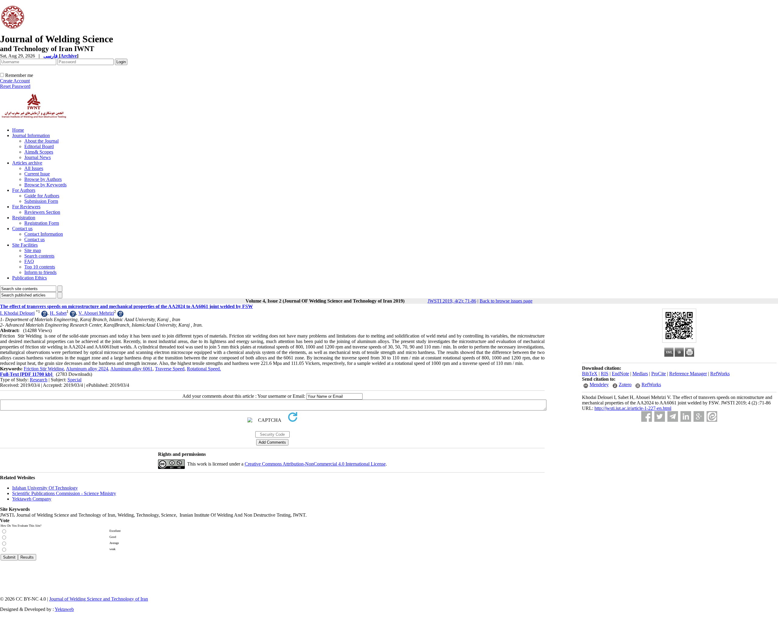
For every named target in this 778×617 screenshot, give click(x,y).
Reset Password (15, 86)
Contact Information (43, 234)
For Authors (23, 190)
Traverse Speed (169, 368)
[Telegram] (672, 416)
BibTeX (589, 373)
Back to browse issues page (506, 300)
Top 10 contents (39, 266)
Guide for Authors (41, 195)
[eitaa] (712, 416)
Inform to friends (40, 272)
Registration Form (41, 223)
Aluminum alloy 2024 (87, 368)
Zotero (625, 384)
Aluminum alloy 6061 (131, 368)
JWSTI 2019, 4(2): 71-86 (452, 300)
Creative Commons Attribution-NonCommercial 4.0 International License (315, 463)
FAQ (29, 261)
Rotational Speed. (204, 368)
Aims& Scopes (38, 151)
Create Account (15, 80)
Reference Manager (688, 373)
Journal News (37, 157)
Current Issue (37, 173)
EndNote (620, 373)
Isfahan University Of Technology (45, 487)
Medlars (640, 373)
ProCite (658, 373)
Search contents (39, 255)
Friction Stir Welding (44, 368)
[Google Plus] (699, 416)
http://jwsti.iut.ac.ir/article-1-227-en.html (632, 408)
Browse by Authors (43, 179)
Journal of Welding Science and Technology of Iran (98, 598)
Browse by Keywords (45, 184)
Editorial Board (39, 146)
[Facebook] (646, 416)
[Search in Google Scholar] (44, 315)
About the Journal (41, 141)
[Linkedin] (685, 416)
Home (18, 130)
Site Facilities (25, 245)
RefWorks (720, 373)
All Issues (33, 168)
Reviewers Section (42, 212)
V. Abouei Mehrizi (96, 313)
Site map (32, 250)
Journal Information (31, 135)
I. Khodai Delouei (17, 313)
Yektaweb (64, 609)
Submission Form (41, 201)
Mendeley (599, 384)
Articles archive (27, 162)
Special (74, 379)
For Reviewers (26, 206)
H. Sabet (58, 313)
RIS (604, 373)
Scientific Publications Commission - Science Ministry (64, 493)
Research (38, 379)
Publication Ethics (29, 277)
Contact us (22, 228)
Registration (23, 217)
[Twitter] (659, 416)
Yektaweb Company (31, 498)
